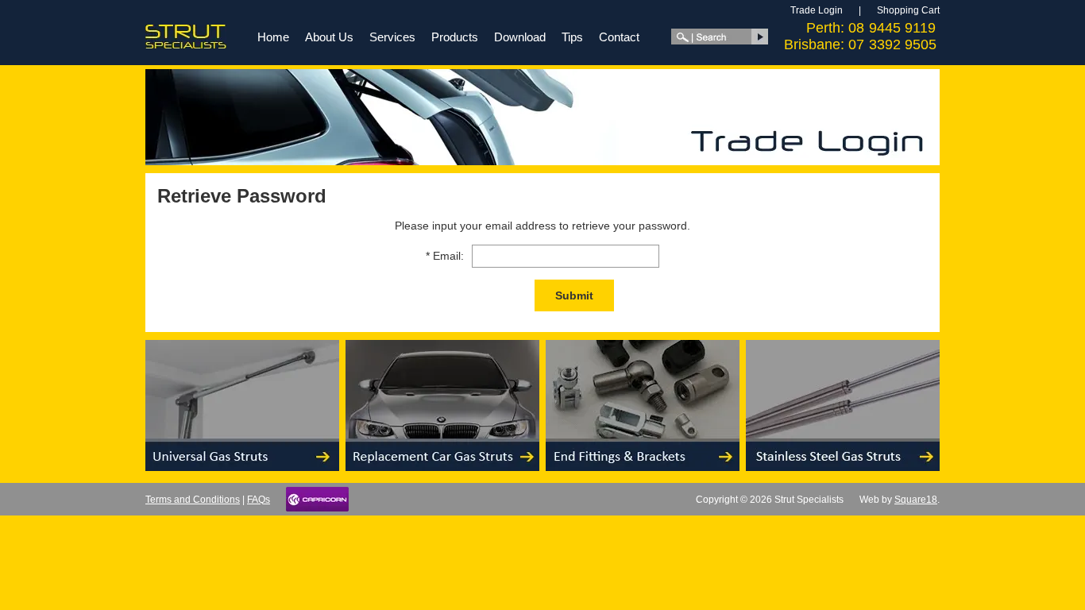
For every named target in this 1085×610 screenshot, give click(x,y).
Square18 (915, 499)
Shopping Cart (908, 10)
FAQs (258, 499)
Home (273, 37)
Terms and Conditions (192, 499)
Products (454, 37)
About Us (329, 37)
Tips (572, 37)
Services (392, 37)
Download (520, 37)
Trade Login (816, 10)
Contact (619, 37)
